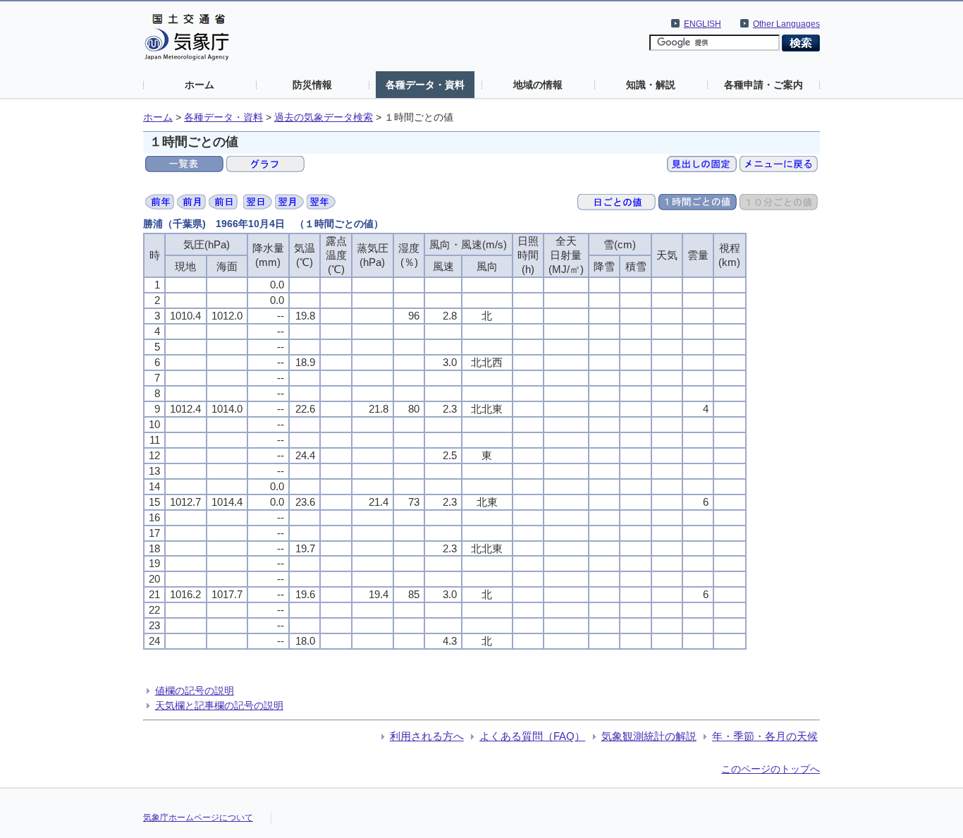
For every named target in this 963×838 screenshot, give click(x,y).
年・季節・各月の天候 (765, 736)
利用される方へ (427, 736)
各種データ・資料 (425, 84)
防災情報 (312, 84)
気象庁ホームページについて (198, 817)
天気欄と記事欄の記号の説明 (219, 705)
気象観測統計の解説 (649, 736)
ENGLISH (702, 24)
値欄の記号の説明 (194, 690)
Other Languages (786, 24)
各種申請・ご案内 (763, 84)
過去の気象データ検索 (323, 117)
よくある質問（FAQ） (532, 736)
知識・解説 (650, 84)
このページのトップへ (770, 769)
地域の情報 (538, 84)
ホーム (199, 84)
